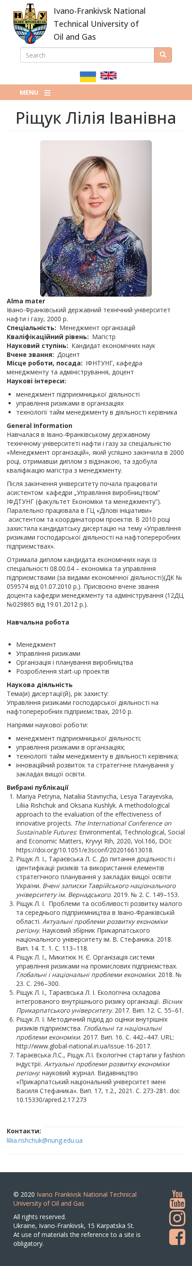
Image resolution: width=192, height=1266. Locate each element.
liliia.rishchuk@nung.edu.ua (45, 1140)
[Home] (30, 24)
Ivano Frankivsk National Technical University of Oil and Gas (75, 1198)
